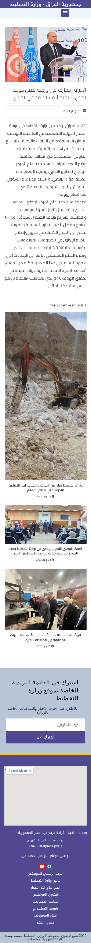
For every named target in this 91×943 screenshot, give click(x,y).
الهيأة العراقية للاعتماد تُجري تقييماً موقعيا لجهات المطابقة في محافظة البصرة (45, 637)
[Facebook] (49, 866)
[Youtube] (42, 866)
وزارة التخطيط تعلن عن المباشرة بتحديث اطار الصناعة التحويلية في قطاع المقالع (45, 487)
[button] (65, 13)
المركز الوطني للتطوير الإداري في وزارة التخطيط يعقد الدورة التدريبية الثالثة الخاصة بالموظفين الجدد (45, 551)
